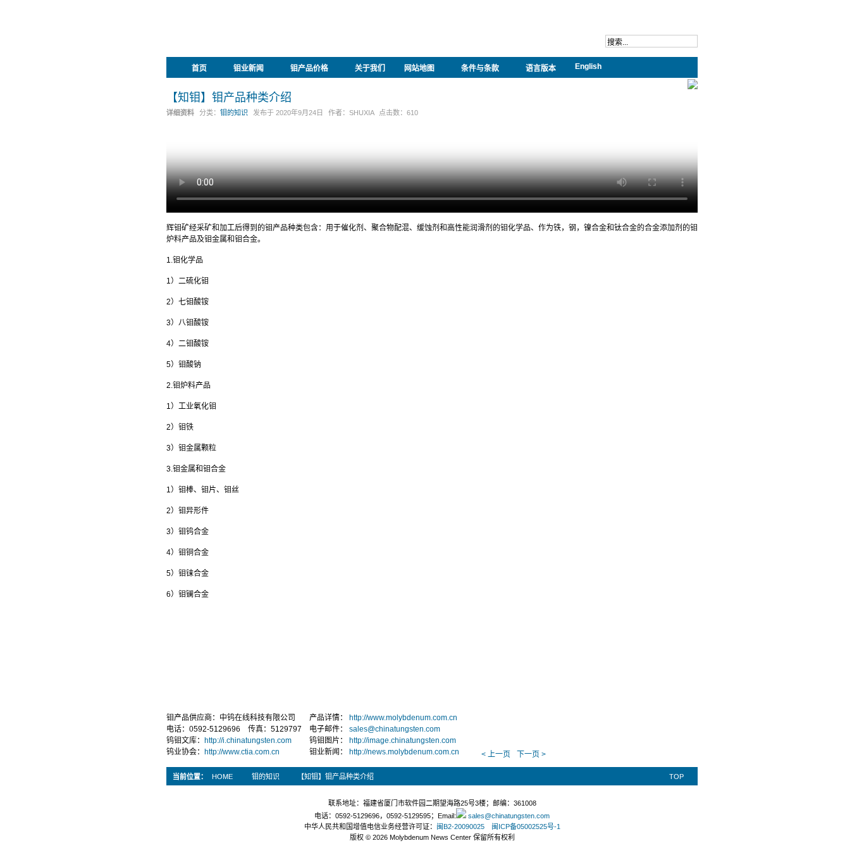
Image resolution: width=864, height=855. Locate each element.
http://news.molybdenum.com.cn (404, 751)
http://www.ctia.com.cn (242, 751)
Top (676, 776)
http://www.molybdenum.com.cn (403, 717)
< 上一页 (495, 754)
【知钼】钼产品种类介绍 (229, 96)
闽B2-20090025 (460, 826)
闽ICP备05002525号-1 (525, 826)
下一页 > (531, 754)
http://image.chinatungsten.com (402, 740)
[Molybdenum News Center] (248, 38)
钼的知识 (234, 112)
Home (222, 776)
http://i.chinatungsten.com (248, 740)
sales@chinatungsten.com (394, 729)
